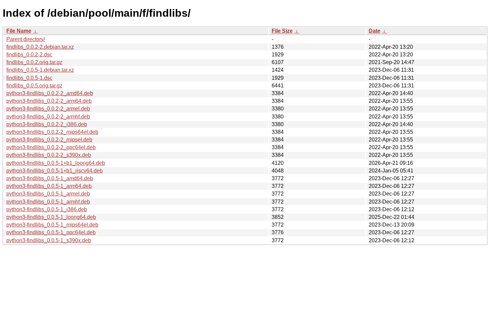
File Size (282, 31)
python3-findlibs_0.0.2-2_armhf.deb (48, 116)
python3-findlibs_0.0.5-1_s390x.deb (48, 240)
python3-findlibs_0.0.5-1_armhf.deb (48, 202)
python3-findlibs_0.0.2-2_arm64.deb (49, 101)
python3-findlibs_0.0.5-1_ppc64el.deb (51, 232)
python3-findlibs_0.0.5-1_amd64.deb (49, 178)
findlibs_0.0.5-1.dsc (29, 78)
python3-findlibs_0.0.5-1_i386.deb (46, 209)
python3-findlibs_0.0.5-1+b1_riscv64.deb (54, 171)
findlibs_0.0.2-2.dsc (29, 54)
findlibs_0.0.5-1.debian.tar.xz (40, 70)
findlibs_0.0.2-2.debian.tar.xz (40, 47)
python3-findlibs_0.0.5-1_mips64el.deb (52, 225)
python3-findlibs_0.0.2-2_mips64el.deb (52, 132)
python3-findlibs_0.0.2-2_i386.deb (46, 124)
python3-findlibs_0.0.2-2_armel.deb (48, 108)
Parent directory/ (25, 39)
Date (374, 31)
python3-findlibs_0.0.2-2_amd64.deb (49, 93)
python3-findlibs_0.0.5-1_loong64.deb (51, 217)
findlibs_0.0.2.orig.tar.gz (34, 62)
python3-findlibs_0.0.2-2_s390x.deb (48, 155)
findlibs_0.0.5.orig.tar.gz (34, 85)
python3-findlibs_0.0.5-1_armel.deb (48, 194)
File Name (18, 31)
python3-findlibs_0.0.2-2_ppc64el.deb (51, 147)
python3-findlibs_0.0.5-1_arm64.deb (49, 186)
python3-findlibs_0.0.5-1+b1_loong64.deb (55, 163)
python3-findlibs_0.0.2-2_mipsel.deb (49, 139)
